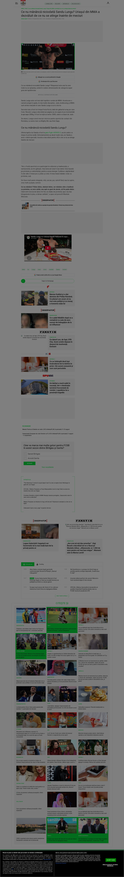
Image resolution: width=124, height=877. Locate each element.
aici (12, 868)
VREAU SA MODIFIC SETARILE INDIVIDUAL (110, 865)
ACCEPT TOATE (111, 860)
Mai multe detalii (47, 859)
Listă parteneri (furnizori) (60, 863)
